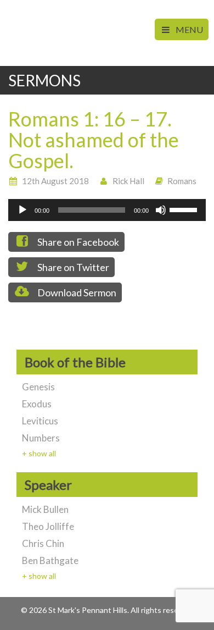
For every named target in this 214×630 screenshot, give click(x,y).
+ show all (39, 453)
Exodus (37, 404)
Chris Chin (43, 543)
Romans (181, 181)
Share (77, 242)
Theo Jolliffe (48, 526)
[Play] (22, 210)
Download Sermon (76, 292)
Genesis (38, 387)
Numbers (41, 438)
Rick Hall (128, 181)
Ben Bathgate (50, 560)
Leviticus (40, 421)
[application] (107, 210)
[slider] (185, 209)
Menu (188, 29)
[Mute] (160, 210)
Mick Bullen (45, 509)
